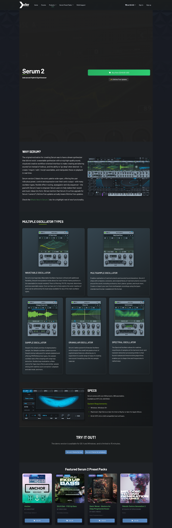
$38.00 (103, 520)
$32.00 (38, 520)
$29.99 (71, 520)
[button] (130, 5)
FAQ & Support (81, 5)
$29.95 (136, 520)
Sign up (148, 5)
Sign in (141, 5)
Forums (43, 5)
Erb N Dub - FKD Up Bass (67, 506)
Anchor (27, 506)
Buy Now (120, 72)
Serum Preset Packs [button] (65, 5)
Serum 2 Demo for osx (74, 452)
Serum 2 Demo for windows (95, 452)
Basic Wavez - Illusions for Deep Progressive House (100, 507)
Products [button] (52, 5)
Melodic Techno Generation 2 (134, 506)
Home (36, 5)
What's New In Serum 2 (40, 200)
